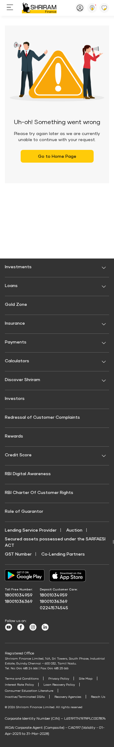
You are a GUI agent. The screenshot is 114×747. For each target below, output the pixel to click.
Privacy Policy (58, 678)
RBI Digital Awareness (28, 473)
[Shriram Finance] (39, 7)
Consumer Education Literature (29, 690)
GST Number (18, 553)
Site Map (85, 678)
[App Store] (69, 576)
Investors (15, 398)
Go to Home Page (57, 156)
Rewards (14, 435)
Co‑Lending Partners (63, 553)
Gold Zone (16, 304)
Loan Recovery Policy (59, 684)
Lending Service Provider (31, 529)
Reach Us (98, 696)
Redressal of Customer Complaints (42, 417)
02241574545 (54, 607)
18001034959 (19, 594)
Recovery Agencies (67, 696)
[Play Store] (24, 576)
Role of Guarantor (24, 511)
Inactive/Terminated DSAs (25, 696)
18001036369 (19, 601)
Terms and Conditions (22, 678)
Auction (74, 529)
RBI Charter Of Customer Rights (39, 492)
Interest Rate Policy (19, 684)
